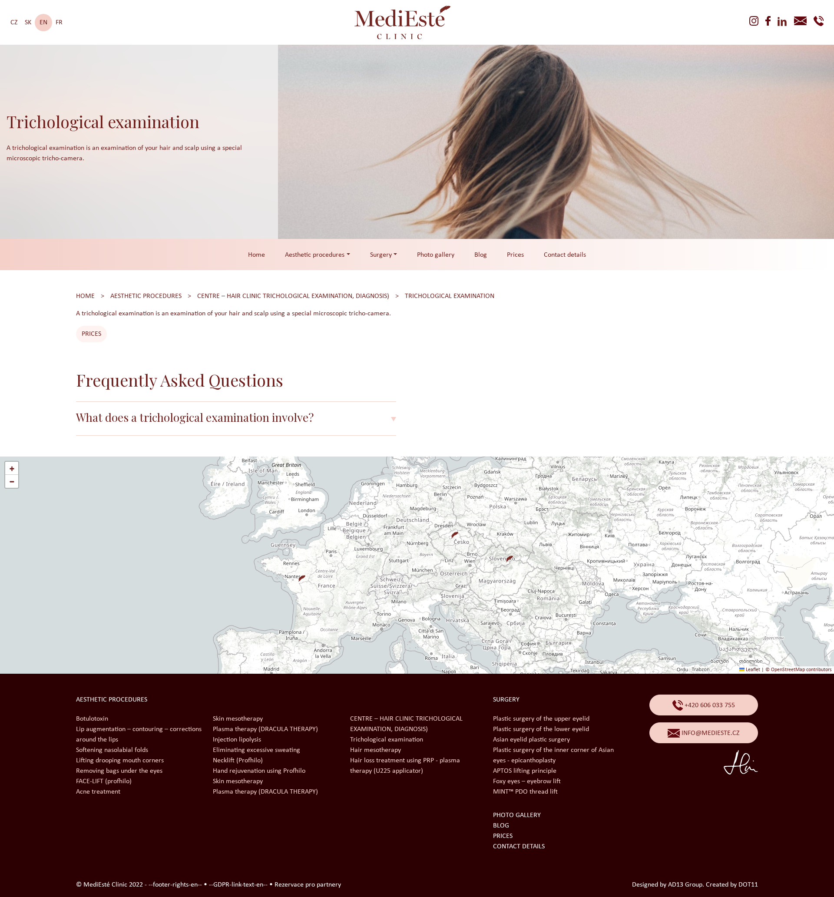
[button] (451, 532)
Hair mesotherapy (375, 750)
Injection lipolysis (237, 739)
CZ (14, 22)
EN (43, 22)
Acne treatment (98, 791)
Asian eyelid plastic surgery (531, 739)
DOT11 (748, 884)
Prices (515, 255)
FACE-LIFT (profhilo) (104, 781)
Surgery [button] (381, 255)
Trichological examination (449, 296)
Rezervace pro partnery (308, 884)
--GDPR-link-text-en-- (238, 884)
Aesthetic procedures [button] (314, 255)
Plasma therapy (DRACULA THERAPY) (265, 729)
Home (256, 255)
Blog (480, 255)
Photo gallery (435, 255)
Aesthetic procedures (146, 296)
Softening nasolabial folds (112, 750)
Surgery (506, 699)
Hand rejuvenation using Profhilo (259, 771)
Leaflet (752, 669)
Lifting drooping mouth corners (120, 760)
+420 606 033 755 (709, 705)
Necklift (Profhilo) (238, 760)
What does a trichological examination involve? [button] (195, 417)
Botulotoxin (92, 718)
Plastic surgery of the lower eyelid (541, 729)
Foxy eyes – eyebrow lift (527, 781)
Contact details (565, 255)
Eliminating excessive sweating (256, 750)
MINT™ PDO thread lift (525, 791)
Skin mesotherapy (238, 718)
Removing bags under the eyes (119, 771)
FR (59, 22)
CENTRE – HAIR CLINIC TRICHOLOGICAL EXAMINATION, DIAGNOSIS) (293, 296)
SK (28, 22)
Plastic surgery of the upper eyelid (541, 718)
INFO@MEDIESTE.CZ (710, 733)
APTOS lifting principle (524, 771)
